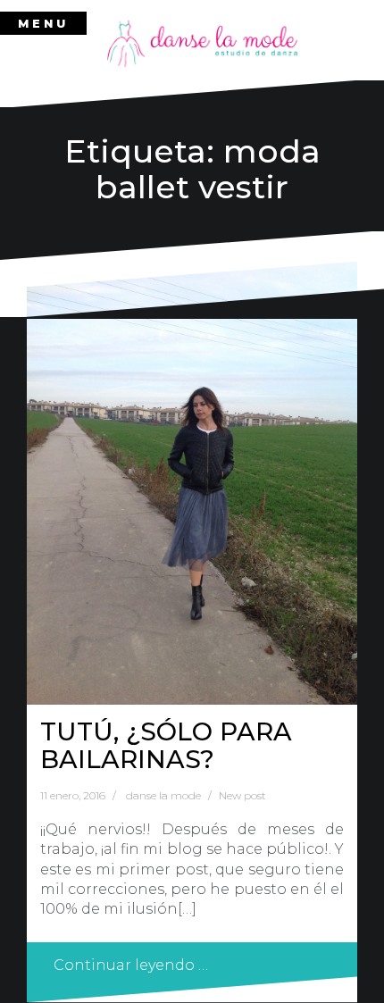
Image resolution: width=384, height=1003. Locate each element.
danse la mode (163, 795)
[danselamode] (202, 43)
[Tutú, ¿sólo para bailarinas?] (192, 483)
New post (242, 795)
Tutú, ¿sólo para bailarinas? (166, 745)
